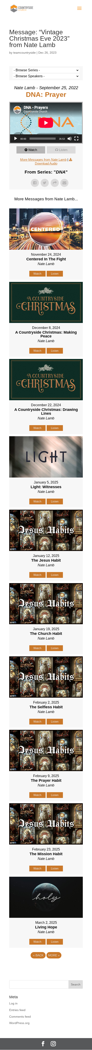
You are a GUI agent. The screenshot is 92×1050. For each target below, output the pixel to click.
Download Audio (46, 163)
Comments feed (20, 1016)
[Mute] (69, 138)
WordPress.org (19, 1023)
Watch (32, 150)
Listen (63, 150)
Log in (13, 1003)
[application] (46, 123)
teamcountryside (24, 52)
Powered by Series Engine (46, 967)
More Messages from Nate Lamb (43, 159)
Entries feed (17, 1010)
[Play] (15, 138)
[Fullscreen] (76, 138)
